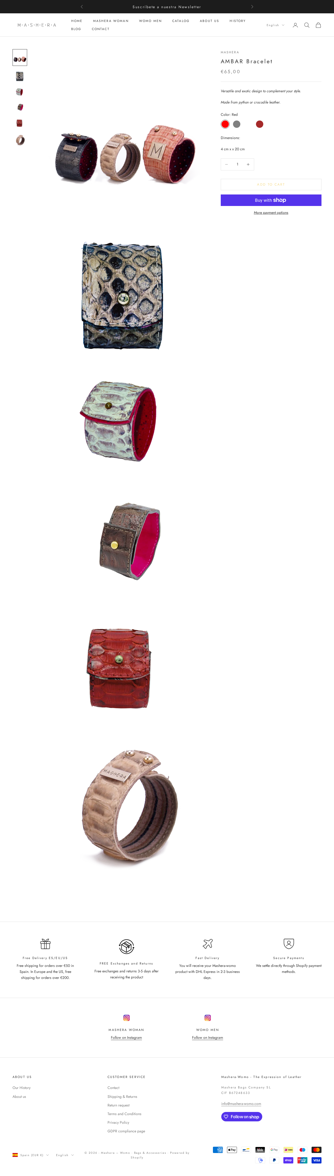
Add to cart (271, 184)
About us (19, 1096)
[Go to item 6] (20, 140)
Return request (118, 1105)
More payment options (271, 212)
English (273, 25)
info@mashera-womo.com (241, 1103)
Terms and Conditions (124, 1113)
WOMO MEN (150, 21)
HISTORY (238, 21)
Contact (113, 1087)
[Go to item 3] (20, 92)
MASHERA (230, 52)
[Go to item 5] (20, 123)
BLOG (76, 29)
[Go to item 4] (20, 107)
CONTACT (101, 29)
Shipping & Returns (122, 1096)
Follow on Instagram (126, 1037)
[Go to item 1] (20, 57)
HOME (77, 21)
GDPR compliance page (126, 1131)
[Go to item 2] (20, 76)
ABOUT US (209, 21)
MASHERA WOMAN (111, 21)
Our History (22, 1087)
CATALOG (180, 21)
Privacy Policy (118, 1122)
